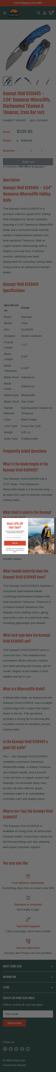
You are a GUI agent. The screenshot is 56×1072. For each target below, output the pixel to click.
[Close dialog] (52, 520)
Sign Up (15, 543)
